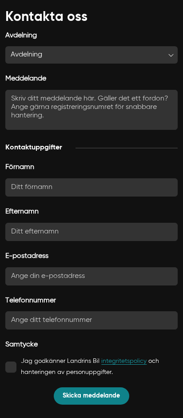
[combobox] (91, 55)
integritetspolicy (124, 361)
